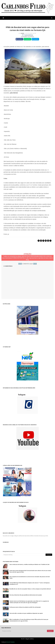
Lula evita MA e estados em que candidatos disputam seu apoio (26, 613)
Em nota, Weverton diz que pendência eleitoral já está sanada (25, 595)
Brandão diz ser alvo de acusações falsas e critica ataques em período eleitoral (30, 589)
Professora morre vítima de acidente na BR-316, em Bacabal (25, 607)
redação (22, 33)
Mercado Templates (10, 642)
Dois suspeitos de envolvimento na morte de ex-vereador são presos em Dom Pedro (29, 577)
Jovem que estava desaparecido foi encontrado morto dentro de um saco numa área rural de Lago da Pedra (30, 571)
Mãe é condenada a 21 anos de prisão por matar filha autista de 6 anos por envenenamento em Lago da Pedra (28, 620)
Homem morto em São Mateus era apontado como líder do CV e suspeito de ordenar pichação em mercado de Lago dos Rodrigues (29, 601)
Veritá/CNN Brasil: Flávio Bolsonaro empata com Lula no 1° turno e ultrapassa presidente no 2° (29, 583)
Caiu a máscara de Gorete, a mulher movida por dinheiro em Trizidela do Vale (29, 564)
